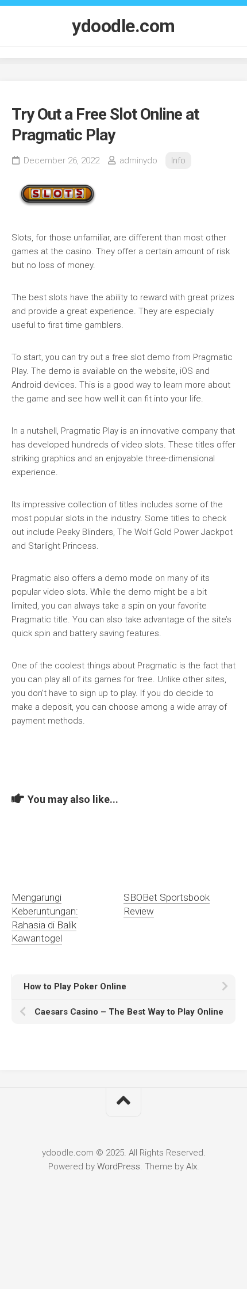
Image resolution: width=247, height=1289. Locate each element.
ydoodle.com (123, 26)
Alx (191, 1166)
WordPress (118, 1166)
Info (178, 160)
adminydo (138, 160)
